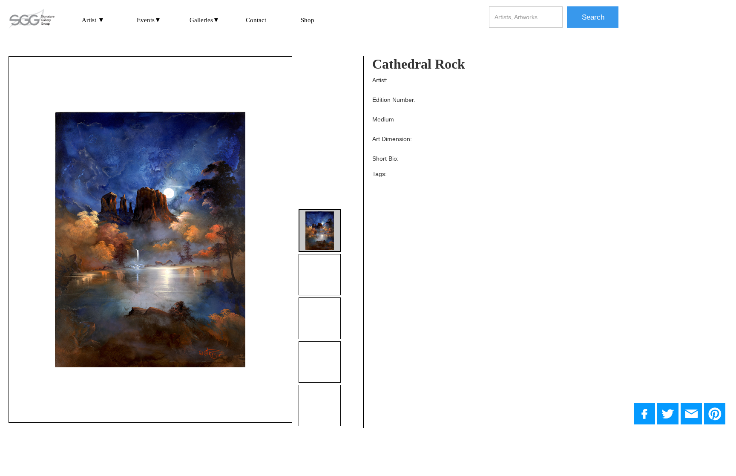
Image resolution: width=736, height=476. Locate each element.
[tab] (320, 230)
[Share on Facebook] (644, 413)
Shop (307, 20)
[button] (93, 20)
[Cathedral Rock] (667, 413)
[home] (32, 19)
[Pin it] (714, 413)
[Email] (691, 413)
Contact (256, 20)
